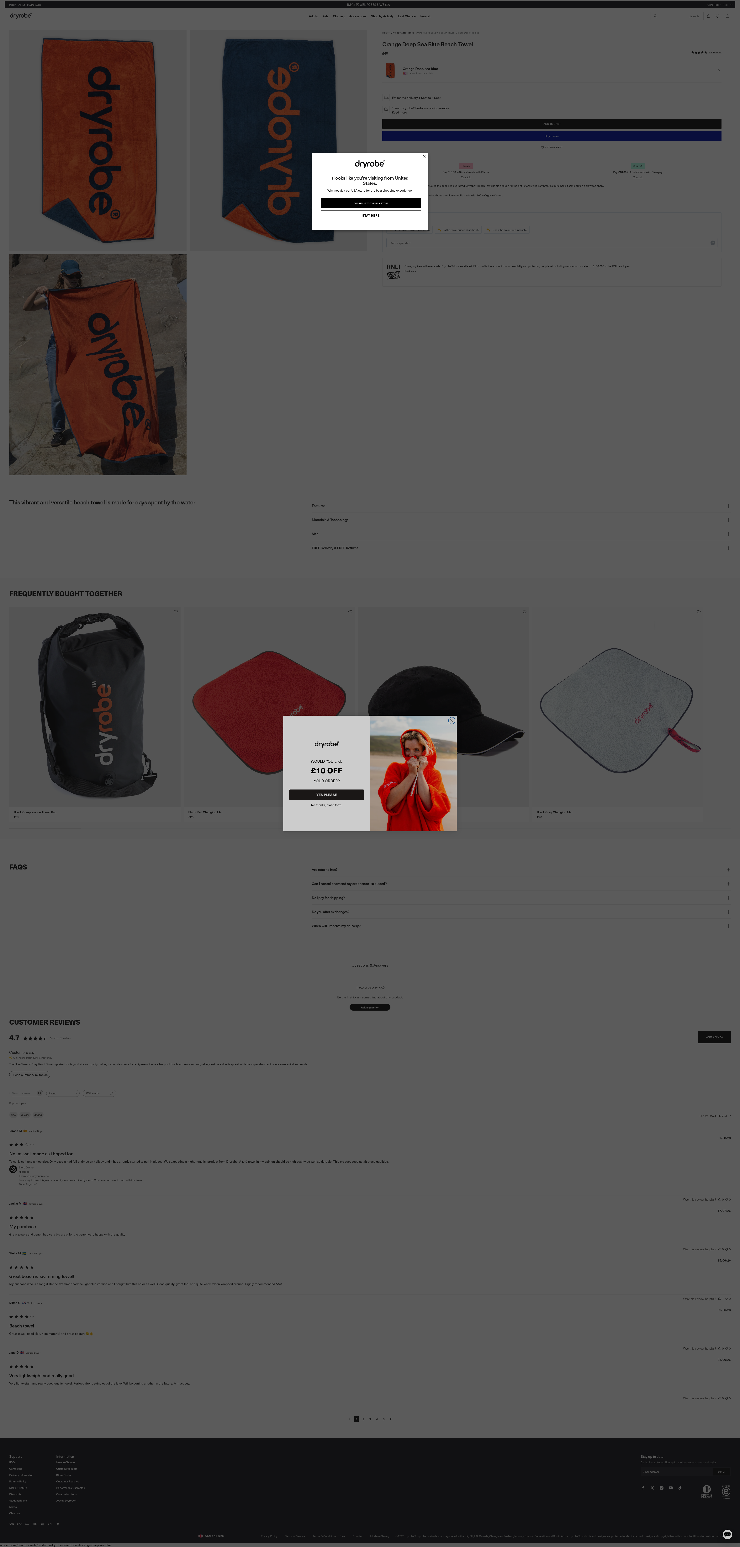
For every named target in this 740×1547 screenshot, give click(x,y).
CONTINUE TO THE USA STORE (371, 203)
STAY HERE (371, 215)
